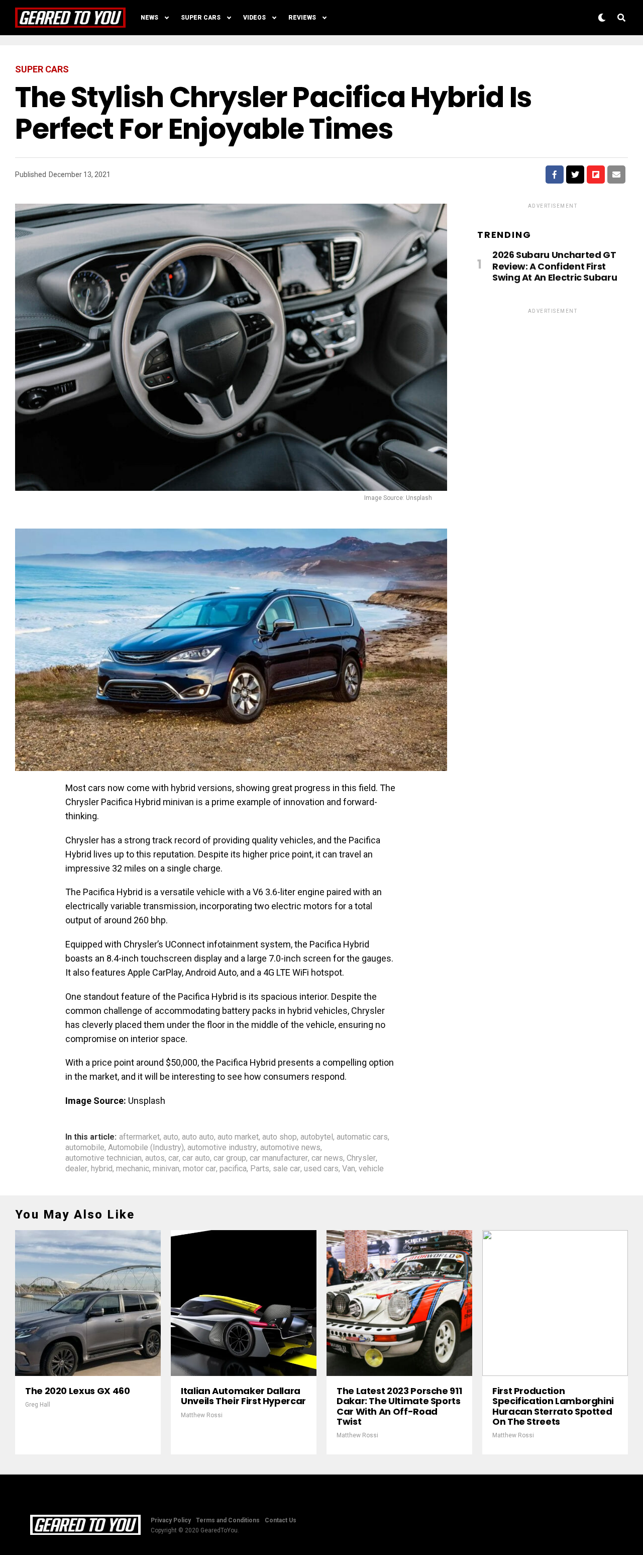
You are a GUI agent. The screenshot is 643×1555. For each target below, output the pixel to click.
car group (229, 1158)
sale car (286, 1169)
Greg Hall (37, 1404)
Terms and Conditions (228, 1520)
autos (155, 1158)
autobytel (316, 1137)
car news (327, 1158)
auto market (238, 1137)
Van (348, 1169)
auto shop (279, 1137)
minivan (166, 1169)
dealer (76, 1169)
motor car (199, 1169)
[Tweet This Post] (575, 174)
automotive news (290, 1148)
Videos (254, 17)
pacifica (233, 1169)
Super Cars (201, 17)
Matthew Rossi (202, 1415)
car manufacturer (279, 1158)
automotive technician (103, 1158)
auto (170, 1137)
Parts (259, 1169)
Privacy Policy (171, 1520)
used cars (321, 1169)
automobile (84, 1148)
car (173, 1158)
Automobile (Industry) (146, 1148)
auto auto (198, 1137)
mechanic (132, 1169)
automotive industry (222, 1148)
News (149, 17)
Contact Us (280, 1520)
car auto (196, 1158)
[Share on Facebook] (555, 174)
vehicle (371, 1169)
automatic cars (362, 1137)
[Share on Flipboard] (596, 174)
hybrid (102, 1169)
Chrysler (361, 1158)
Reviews (302, 17)
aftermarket (139, 1137)
